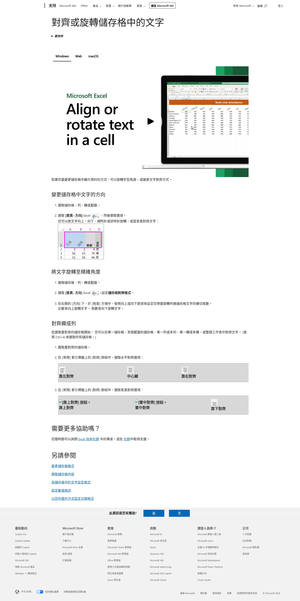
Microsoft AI (156, 534)
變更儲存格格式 (62, 466)
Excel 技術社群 (88, 439)
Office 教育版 (114, 560)
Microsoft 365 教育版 (118, 553)
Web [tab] (78, 56)
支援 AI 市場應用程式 (208, 547)
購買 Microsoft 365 (162, 5)
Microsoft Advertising (160, 566)
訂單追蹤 (66, 560)
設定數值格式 (61, 490)
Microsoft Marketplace (209, 560)
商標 (229, 593)
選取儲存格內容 (62, 474)
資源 (139, 5)
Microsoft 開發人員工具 (209, 534)
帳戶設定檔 (68, 534)
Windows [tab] (62, 56)
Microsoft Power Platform (210, 566)
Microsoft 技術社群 (207, 553)
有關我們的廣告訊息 (247, 593)
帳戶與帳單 (124, 5)
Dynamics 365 (157, 553)
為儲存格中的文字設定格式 (71, 482)
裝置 (108, 5)
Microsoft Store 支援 (72, 547)
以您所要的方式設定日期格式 (72, 498)
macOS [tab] (93, 56)
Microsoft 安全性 (158, 540)
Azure (153, 547)
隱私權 (203, 593)
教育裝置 (112, 540)
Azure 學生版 (114, 579)
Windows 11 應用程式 (26, 573)
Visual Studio (204, 579)
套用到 (58, 36)
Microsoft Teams (158, 579)
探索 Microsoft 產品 (25, 566)
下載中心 (66, 540)
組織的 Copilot (22, 547)
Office (84, 5)
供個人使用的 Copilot (25, 553)
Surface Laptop (22, 540)
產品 (95, 5)
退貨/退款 (67, 553)
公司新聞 (246, 540)
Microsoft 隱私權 (250, 547)
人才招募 (246, 534)
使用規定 (216, 593)
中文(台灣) (26, 591)
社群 (127, 439)
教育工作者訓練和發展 (119, 566)
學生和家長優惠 (115, 573)
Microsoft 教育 (115, 534)
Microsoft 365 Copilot (160, 573)
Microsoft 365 (68, 5)
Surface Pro (20, 534)
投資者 (245, 553)
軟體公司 (202, 573)
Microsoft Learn (205, 540)
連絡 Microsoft (187, 593)
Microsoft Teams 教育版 (119, 547)
